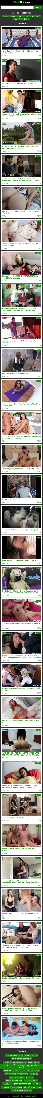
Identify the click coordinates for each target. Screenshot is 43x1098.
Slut (27, 16)
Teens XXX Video (30, 1080)
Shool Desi (36, 1084)
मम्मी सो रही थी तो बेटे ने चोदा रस (21, 1059)
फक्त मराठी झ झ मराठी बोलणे (30, 1071)
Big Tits (5, 16)
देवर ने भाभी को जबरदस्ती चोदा (33, 1087)
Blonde (12, 16)
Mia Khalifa (34, 1074)
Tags (15, 1096)
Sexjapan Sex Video (16, 1077)
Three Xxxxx (7, 1084)
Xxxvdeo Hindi (33, 1062)
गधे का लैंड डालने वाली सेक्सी (14, 1056)
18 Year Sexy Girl (31, 1056)
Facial (33, 16)
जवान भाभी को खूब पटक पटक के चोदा (16, 1074)
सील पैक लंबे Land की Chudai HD (15, 1062)
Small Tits (20, 16)
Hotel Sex (30, 1077)
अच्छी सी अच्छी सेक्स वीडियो (14, 1080)
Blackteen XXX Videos (12, 1071)
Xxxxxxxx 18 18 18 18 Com (12, 1087)
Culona (26, 19)
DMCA (20, 1096)
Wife (38, 16)
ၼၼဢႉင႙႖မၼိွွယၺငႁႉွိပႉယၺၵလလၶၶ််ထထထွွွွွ (21, 1066)
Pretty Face (18, 19)
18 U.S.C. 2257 (30, 1096)
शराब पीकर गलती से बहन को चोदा (22, 1090)
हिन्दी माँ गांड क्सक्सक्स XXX (22, 1084)
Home (9, 1096)
